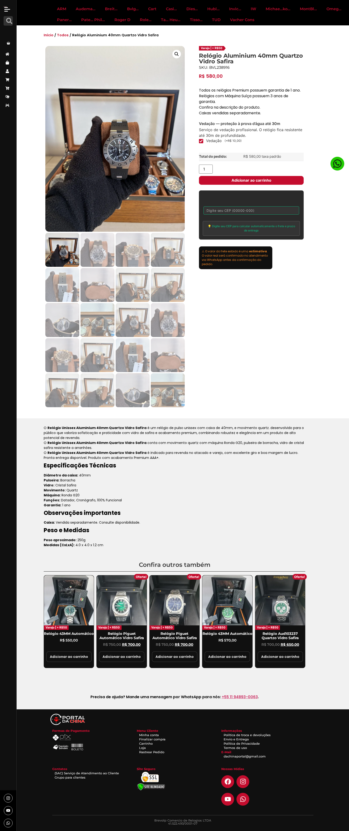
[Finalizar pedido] (8, 88)
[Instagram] (8, 798)
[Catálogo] (8, 62)
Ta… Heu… (170, 20)
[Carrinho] (8, 79)
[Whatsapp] (8, 823)
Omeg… (333, 9)
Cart (152, 9)
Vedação (224, 140)
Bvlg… (133, 9)
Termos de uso (235, 748)
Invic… (235, 9)
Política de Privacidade (242, 743)
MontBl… (308, 9)
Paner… (64, 20)
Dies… (192, 9)
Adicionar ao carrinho (251, 180)
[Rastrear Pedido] (8, 105)
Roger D (122, 20)
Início (48, 35)
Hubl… (213, 9)
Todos (63, 35)
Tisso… (196, 20)
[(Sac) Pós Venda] (8, 96)
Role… (145, 20)
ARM (61, 9)
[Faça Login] (9, 31)
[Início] (8, 54)
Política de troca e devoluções (247, 735)
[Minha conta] (8, 71)
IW (253, 9)
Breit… (111, 9)
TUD (216, 20)
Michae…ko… (278, 9)
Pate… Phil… (93, 20)
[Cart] (8, 43)
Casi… (171, 9)
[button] (176, 54)
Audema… (85, 9)
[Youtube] (8, 810)
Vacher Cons (242, 20)
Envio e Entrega (236, 739)
